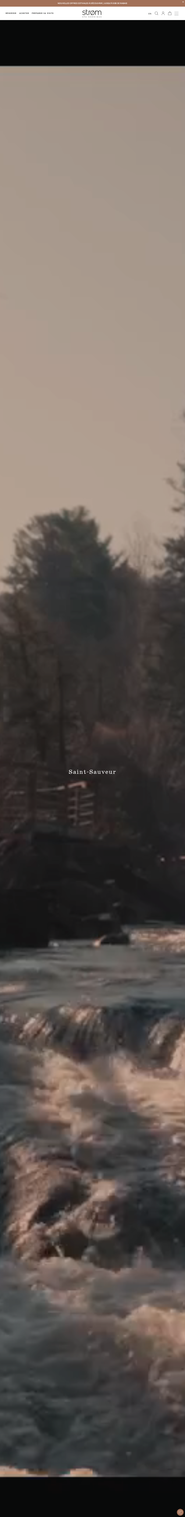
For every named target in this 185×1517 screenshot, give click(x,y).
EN (149, 14)
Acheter (24, 13)
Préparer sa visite (43, 13)
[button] (156, 13)
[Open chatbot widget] (180, 1512)
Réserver (11, 13)
